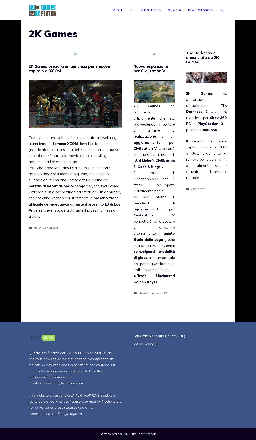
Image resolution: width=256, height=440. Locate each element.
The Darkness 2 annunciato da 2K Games (202, 57)
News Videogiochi (200, 10)
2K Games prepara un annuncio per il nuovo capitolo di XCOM (69, 68)
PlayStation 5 (151, 10)
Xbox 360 (174, 10)
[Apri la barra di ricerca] (222, 10)
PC (131, 10)
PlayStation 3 (210, 123)
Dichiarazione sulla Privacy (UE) (158, 336)
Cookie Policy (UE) (147, 344)
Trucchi (116, 10)
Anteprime (198, 189)
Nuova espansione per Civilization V (151, 68)
